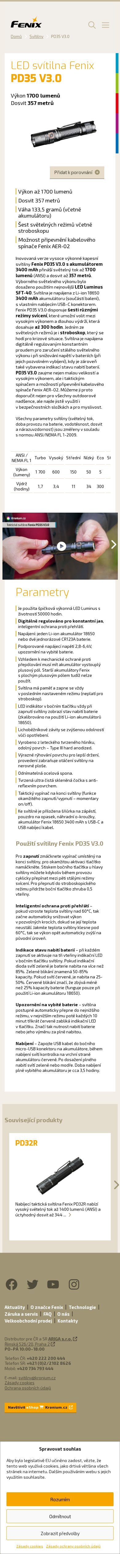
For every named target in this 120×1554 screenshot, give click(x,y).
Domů (16, 36)
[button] (91, 25)
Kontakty (68, 1320)
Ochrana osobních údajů (28, 1387)
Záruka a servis (21, 1314)
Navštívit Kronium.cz (38, 1407)
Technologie (82, 1307)
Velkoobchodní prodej (28, 1320)
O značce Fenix (46, 1307)
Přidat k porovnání (73, 172)
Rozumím (60, 1499)
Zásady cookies (29, 1546)
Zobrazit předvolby (60, 1533)
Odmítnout (60, 1516)
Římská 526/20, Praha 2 (27, 1344)
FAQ (47, 1314)
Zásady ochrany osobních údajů (73, 1546)
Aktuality (15, 1307)
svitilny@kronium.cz (37, 1377)
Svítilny (36, 36)
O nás (63, 1314)
